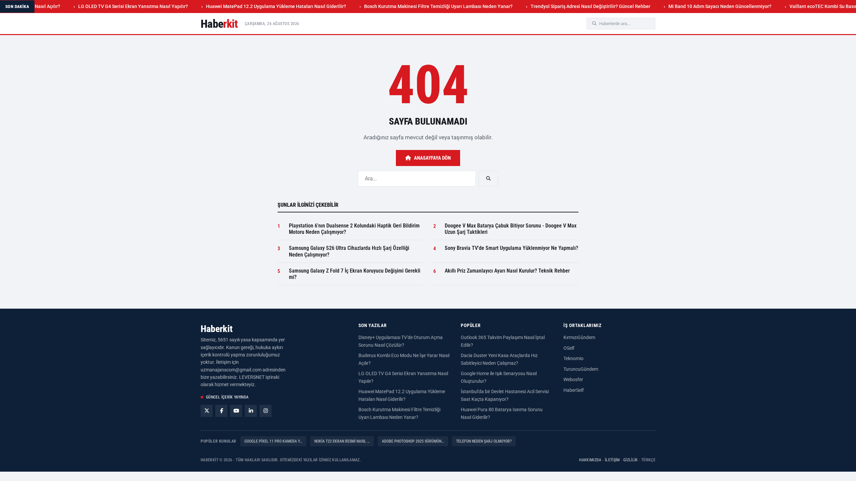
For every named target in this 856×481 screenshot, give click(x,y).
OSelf (568, 348)
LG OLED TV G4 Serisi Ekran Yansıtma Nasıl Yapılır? (120, 6)
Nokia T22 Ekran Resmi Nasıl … (342, 441)
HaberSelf (573, 390)
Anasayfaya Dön (432, 158)
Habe (219, 23)
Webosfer (573, 379)
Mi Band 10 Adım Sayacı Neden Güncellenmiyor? (707, 6)
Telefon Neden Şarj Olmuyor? (484, 441)
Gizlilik (630, 460)
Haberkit (217, 328)
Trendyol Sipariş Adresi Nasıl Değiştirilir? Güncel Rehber (578, 6)
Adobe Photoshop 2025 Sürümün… (413, 441)
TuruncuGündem (580, 369)
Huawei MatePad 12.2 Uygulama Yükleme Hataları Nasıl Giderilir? (263, 6)
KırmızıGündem (579, 337)
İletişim (612, 460)
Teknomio (573, 358)
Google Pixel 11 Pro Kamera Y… (273, 441)
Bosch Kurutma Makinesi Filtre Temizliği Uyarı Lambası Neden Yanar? (425, 6)
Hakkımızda (590, 460)
